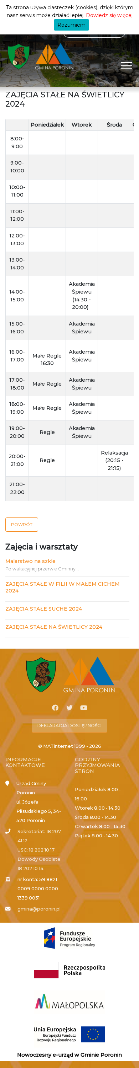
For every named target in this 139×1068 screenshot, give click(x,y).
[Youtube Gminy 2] (83, 708)
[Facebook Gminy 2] (55, 708)
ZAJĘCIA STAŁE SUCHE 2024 (43, 609)
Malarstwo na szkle (30, 561)
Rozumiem (71, 25)
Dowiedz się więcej (109, 15)
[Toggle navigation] (126, 65)
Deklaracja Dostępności (69, 725)
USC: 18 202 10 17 (36, 850)
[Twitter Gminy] (69, 708)
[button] (21, 524)
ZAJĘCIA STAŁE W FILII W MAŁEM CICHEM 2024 (62, 587)
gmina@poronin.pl (39, 909)
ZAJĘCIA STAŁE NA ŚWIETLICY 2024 (53, 627)
